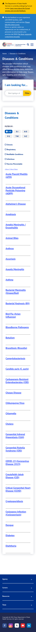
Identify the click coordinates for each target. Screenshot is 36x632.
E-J (17, 131)
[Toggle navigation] (31, 44)
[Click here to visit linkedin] (29, 625)
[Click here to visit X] (16, 625)
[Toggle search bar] (27, 44)
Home (4, 53)
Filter (27, 93)
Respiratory (11, 149)
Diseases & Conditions (12, 115)
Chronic (10, 145)
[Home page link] (13, 44)
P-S (8, 136)
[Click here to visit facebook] (4, 625)
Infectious (10, 159)
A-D (9, 131)
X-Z (25, 136)
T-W (17, 136)
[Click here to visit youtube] (22, 625)
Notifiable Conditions (15, 154)
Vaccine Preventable (14, 164)
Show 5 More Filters (12, 169)
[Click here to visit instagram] (10, 625)
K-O (25, 131)
